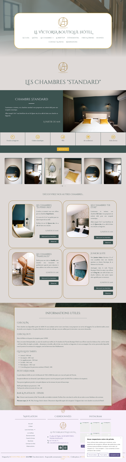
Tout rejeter (103, 455)
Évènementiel (73, 38)
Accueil (25, 38)
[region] (104, 447)
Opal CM (66, 457)
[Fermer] (121, 438)
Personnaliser (92, 455)
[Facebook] (60, 448)
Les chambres (46, 38)
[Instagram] (65, 448)
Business (100, 38)
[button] (47, 38)
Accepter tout (114, 455)
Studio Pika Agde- (18, 457)
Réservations (71, 42)
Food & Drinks (88, 38)
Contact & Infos (56, 42)
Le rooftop (60, 38)
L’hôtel (35, 38)
